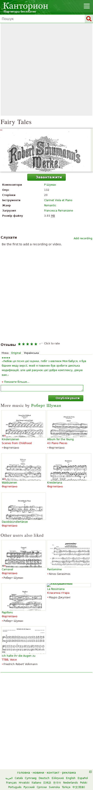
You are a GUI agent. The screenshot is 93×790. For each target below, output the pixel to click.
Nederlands (70, 782)
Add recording (83, 238)
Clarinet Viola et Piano (58, 200)
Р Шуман (50, 184)
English (70, 778)
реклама (69, 772)
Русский (29, 787)
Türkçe (66, 787)
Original (16, 353)
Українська (31, 353)
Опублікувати (68, 398)
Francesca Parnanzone (58, 210)
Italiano (36, 782)
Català (19, 778)
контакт (53, 772)
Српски (42, 787)
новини (38, 772)
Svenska (54, 787)
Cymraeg (31, 778)
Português (14, 787)
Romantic (50, 205)
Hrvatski (24, 782)
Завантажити (49, 177)
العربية (9, 778)
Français (11, 782)
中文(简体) (78, 787)
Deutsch (44, 778)
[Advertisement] (46, 69)
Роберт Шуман (46, 405)
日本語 (47, 782)
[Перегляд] (46, 150)
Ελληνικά (58, 778)
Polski (83, 782)
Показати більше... (16, 381)
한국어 (57, 782)
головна (23, 772)
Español (83, 778)
